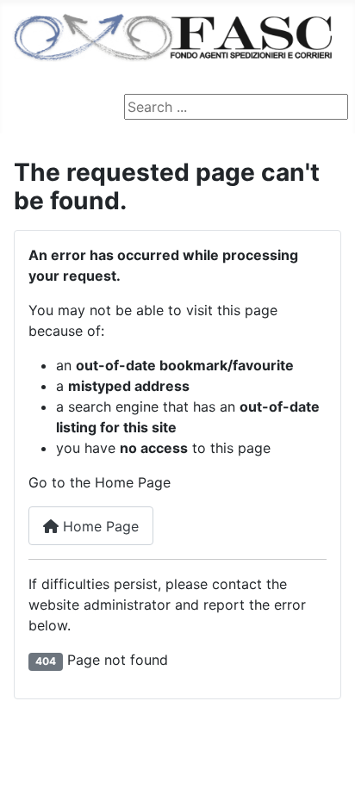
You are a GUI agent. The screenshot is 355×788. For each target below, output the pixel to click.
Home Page (99, 526)
